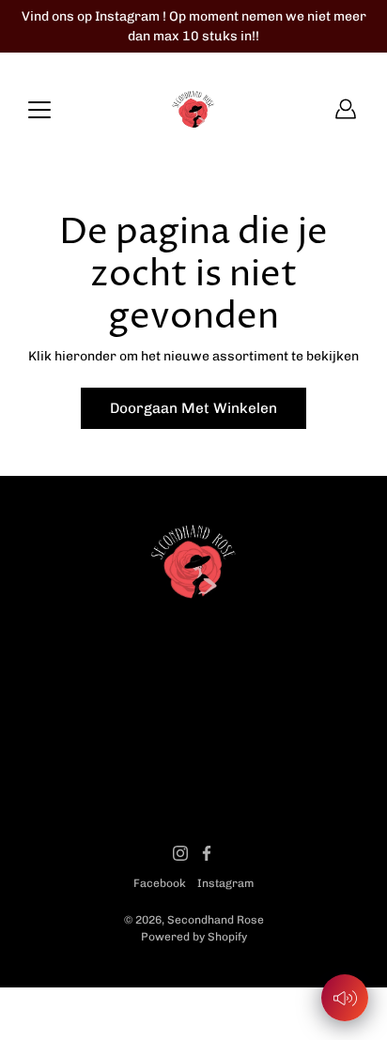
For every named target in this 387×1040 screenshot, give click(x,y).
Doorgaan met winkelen (193, 408)
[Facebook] (206, 853)
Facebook (159, 883)
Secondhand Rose (215, 919)
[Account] (346, 109)
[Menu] (39, 110)
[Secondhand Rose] (193, 109)
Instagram (225, 883)
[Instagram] (180, 853)
